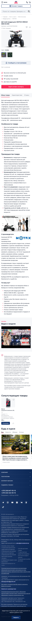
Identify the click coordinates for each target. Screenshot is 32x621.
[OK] (26, 502)
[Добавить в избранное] (26, 27)
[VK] (21, 502)
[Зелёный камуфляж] (9, 54)
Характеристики (17, 95)
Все (2, 432)
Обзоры (14, 432)
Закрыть (16, 617)
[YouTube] (12, 502)
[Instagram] (17, 502)
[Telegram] (3, 502)
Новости (8, 432)
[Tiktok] (3, 507)
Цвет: (5, 50)
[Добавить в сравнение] (29, 27)
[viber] (8, 502)
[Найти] (29, 11)
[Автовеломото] (16, 2)
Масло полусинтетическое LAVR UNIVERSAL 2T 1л (8, 409)
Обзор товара (5, 95)
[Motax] (3, 54)
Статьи (21, 432)
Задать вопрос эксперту (16, 86)
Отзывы (26, 95)
